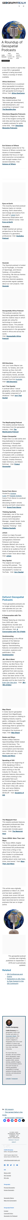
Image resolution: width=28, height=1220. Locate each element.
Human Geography (9, 1190)
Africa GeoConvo (18, 93)
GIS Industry (5, 60)
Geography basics (9, 1198)
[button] (19, 6)
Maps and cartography (10, 1200)
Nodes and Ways (8, 756)
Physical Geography (9, 1187)
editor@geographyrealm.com (12, 1160)
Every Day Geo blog (9, 682)
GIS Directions (11, 382)
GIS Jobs (6, 1178)
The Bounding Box (9, 109)
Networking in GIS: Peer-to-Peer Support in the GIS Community (16, 981)
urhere (8, 556)
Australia (19, 379)
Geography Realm (11, 1036)
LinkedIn (8, 1078)
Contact (6, 1211)
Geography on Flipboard (10, 1216)
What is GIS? (7, 1173)
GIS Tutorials (7, 1175)
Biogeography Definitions (14, 1118)
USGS (13, 215)
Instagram (15, 1078)
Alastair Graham (16, 496)
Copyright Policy (8, 1213)
